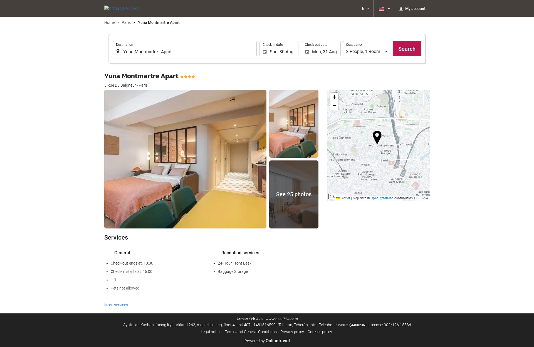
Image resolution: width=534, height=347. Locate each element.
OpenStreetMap (382, 198)
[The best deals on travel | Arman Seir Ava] (121, 8)
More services (116, 305)
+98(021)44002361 (352, 325)
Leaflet (345, 198)
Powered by (267, 341)
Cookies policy (320, 332)
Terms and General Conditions (251, 332)
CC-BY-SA (421, 198)
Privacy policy (292, 332)
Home (109, 22)
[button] (365, 8)
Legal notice (211, 332)
